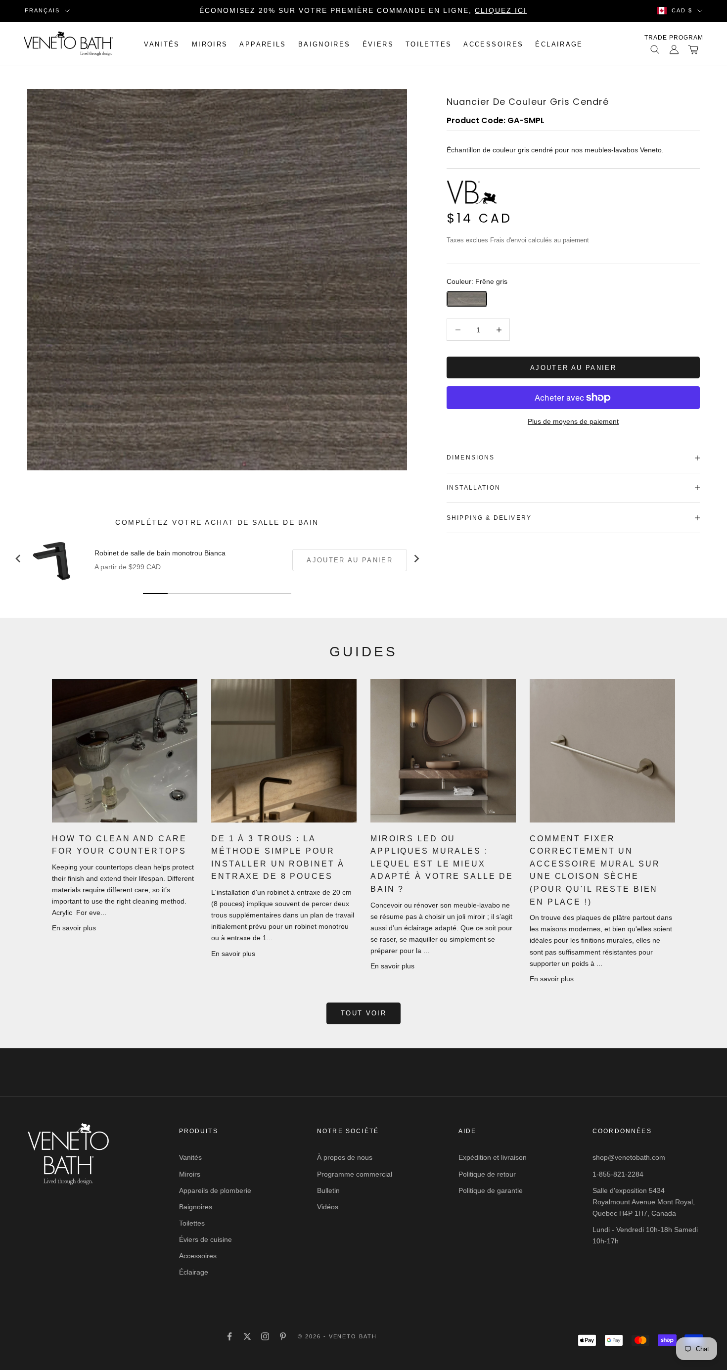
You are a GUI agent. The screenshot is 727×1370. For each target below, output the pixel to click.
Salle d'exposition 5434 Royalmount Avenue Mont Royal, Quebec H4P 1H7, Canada (643, 1202)
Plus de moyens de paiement (573, 421)
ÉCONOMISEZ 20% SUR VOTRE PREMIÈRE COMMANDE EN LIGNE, (363, 10)
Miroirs (210, 44)
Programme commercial (354, 1174)
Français (42, 10)
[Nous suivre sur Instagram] (265, 1336)
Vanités (162, 44)
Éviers (378, 44)
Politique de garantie (490, 1190)
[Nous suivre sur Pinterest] (283, 1336)
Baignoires (324, 44)
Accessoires (493, 44)
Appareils (262, 44)
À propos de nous (344, 1157)
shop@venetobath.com (628, 1157)
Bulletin (328, 1190)
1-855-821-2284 (617, 1174)
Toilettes (429, 44)
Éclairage (559, 44)
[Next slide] (416, 559)
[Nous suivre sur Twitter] (247, 1336)
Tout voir (363, 1013)
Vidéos (327, 1207)
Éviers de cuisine (205, 1239)
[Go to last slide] (18, 559)
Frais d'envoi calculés (521, 240)
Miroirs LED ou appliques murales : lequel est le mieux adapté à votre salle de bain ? (441, 863)
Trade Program (673, 37)
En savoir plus (74, 928)
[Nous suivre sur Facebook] (229, 1336)
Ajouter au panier (573, 367)
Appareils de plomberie (215, 1190)
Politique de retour (487, 1174)
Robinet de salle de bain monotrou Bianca (160, 553)
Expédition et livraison (492, 1157)
